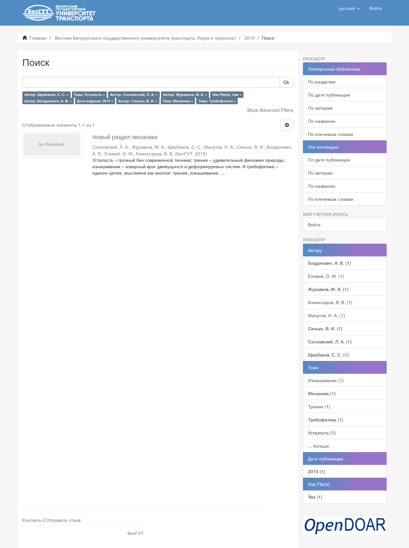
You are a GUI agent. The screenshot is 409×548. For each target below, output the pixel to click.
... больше (318, 445)
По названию (322, 121)
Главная (38, 38)
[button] (349, 8)
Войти (314, 224)
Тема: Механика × (178, 100)
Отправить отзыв (63, 520)
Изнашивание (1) (326, 380)
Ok (286, 82)
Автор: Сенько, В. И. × (137, 100)
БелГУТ (135, 533)
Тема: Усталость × (89, 94)
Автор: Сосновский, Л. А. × (134, 94)
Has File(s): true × (227, 94)
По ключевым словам (330, 134)
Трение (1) (319, 406)
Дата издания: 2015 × (95, 100)
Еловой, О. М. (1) (326, 276)
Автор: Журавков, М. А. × (185, 94)
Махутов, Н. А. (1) (326, 315)
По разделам (322, 81)
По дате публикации (329, 94)
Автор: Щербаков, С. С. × (46, 94)
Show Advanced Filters (270, 110)
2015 (249, 38)
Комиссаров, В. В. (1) (330, 302)
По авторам (320, 108)
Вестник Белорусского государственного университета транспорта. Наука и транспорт (145, 38)
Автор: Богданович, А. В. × (48, 100)
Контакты (32, 520)
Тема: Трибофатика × (217, 100)
